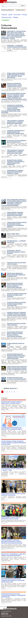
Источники (17, 14)
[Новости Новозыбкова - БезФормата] (8, 2)
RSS (10, 615)
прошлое (13, 388)
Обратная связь (4, 613)
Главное (4, 14)
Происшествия (6, 17)
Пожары (15, 17)
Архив (10, 14)
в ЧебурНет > (5, 20)
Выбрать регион (4, 614)
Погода (24, 14)
